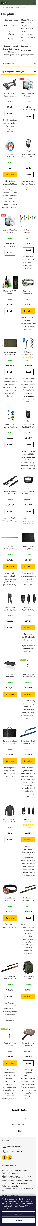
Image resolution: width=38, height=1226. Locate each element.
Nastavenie (18, 1214)
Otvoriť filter (9, 63)
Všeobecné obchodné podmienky (14, 1171)
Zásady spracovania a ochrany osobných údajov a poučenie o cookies (17, 1177)
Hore (20, 1131)
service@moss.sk (28, 50)
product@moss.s (27, 55)
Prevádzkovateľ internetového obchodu (17, 1181)
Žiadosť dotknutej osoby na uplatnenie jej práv (17, 1190)
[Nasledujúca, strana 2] (19, 1118)
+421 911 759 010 (14, 1151)
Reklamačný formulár (10, 1186)
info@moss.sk (26, 46)
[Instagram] (9, 1157)
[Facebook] (4, 1157)
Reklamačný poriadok (10, 1173)
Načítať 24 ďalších (19, 1110)
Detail (9, 113)
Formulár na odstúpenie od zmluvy (15, 1183)
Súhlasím (18, 1221)
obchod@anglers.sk (14, 1146)
